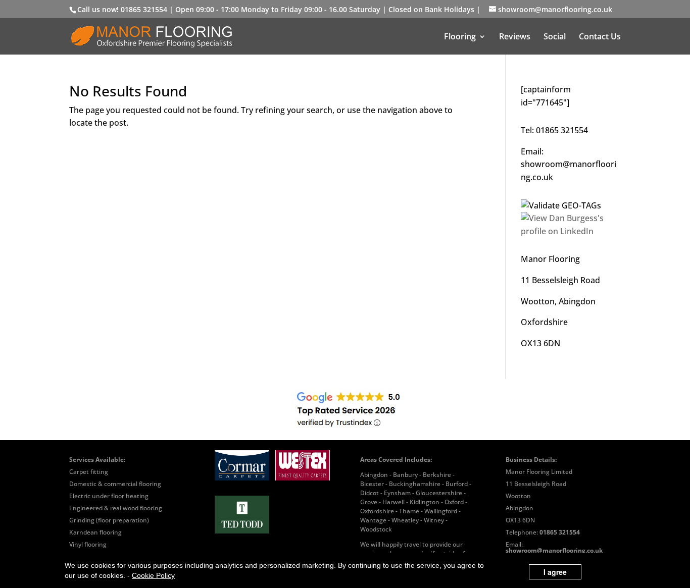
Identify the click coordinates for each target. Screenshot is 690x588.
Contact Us (600, 37)
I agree (555, 572)
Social (555, 37)
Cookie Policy (153, 575)
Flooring (460, 37)
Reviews (514, 37)
